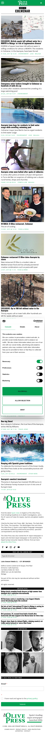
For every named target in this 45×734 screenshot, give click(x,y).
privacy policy (32, 698)
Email (4, 684)
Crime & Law (22, 182)
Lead (32, 54)
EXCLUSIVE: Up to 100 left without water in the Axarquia (20, 309)
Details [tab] (22, 327)
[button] (42, 556)
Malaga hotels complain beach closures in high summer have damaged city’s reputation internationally (21, 592)
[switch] (40, 368)
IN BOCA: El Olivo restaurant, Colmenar (17, 224)
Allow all (22, 391)
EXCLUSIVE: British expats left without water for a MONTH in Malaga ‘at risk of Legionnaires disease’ (21, 42)
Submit (22, 704)
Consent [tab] (8, 327)
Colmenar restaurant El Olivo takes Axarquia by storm (20, 258)
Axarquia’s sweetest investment (13, 479)
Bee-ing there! (7, 421)
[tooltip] (2, 547)
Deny (22, 410)
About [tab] (37, 327)
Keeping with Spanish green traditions (17, 463)
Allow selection (22, 400)
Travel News (23, 429)
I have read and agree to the (21, 698)
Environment (23, 54)
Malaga (38, 54)
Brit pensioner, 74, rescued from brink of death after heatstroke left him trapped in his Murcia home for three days (22, 614)
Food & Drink (23, 229)
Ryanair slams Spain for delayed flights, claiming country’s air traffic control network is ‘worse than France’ (22, 622)
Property (21, 416)
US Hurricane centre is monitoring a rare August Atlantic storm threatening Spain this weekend (20, 600)
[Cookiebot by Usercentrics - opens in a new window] (33, 321)
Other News (33, 474)
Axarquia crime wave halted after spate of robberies (22, 172)
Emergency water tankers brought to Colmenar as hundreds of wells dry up (21, 85)
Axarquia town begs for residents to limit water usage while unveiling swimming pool (20, 126)
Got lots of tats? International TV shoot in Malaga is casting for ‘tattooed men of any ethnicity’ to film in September (22, 607)
